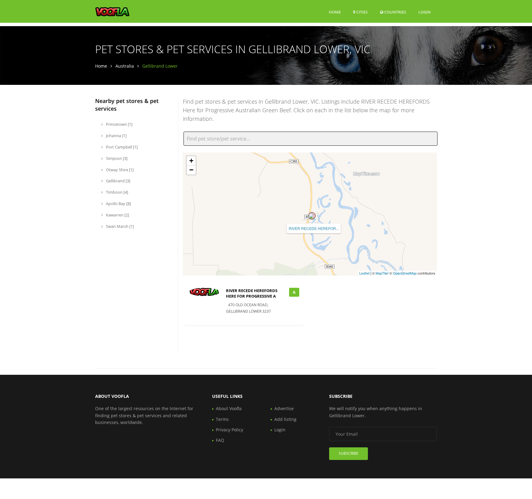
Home (335, 12)
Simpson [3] (116, 158)
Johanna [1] (116, 135)
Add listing (285, 419)
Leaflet (364, 273)
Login (424, 12)
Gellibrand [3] (117, 181)
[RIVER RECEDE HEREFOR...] (312, 216)
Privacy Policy (229, 430)
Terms (222, 419)
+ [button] (191, 160)
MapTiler (382, 273)
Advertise (284, 408)
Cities (361, 12)
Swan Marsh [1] (119, 226)
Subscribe (348, 453)
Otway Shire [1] (119, 169)
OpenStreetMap (405, 273)
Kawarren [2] (117, 215)
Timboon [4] (116, 192)
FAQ (220, 440)
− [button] (191, 170)
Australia (124, 66)
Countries (394, 12)
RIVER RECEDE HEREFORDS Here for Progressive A (251, 293)
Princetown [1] (118, 124)
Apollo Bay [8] (118, 203)
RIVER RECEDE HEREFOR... (314, 228)
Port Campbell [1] (121, 147)
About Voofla (229, 408)
